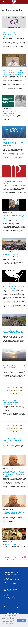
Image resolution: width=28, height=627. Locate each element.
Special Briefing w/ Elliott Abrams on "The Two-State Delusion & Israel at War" (13, 144)
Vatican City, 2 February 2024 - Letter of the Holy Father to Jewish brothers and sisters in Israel (14, 72)
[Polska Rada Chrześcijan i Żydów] (14, 2)
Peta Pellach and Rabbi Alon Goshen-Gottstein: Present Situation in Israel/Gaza (12, 402)
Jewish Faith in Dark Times (11, 544)
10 (7, 559)
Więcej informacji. (6, 625)
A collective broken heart (11, 254)
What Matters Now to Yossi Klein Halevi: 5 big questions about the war (13, 217)
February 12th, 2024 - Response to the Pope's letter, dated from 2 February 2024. (14, 34)
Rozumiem (21, 620)
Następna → (13, 559)
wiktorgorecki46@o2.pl (11, 590)
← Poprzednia (6, 557)
